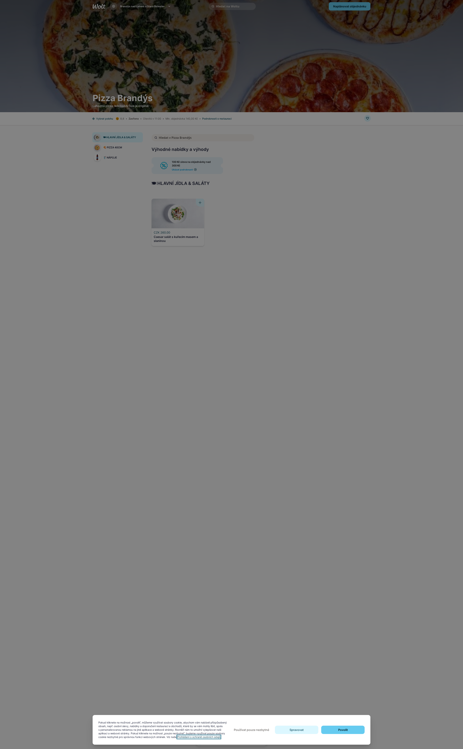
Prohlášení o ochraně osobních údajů (198, 737)
